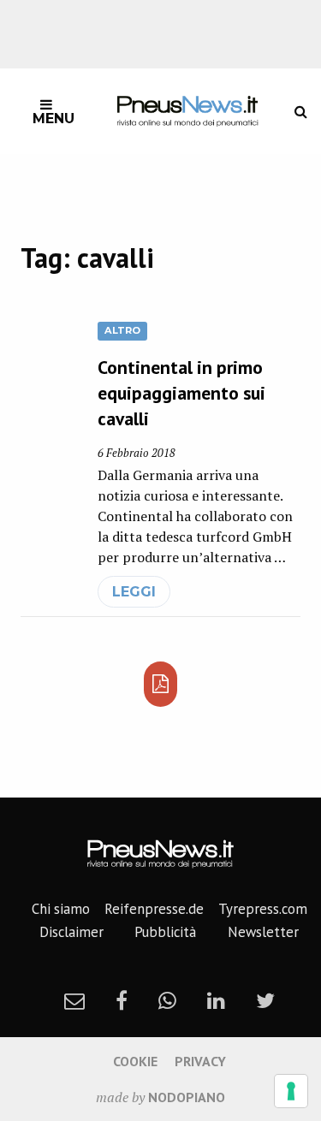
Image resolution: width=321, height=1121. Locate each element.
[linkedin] (216, 1000)
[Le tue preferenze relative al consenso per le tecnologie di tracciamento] (291, 1091)
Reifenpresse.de (154, 908)
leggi (134, 592)
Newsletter (263, 931)
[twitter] (265, 1000)
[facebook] (122, 1000)
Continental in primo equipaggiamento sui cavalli (181, 392)
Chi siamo (61, 908)
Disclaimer (71, 931)
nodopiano (186, 1097)
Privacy (200, 1061)
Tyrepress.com (262, 908)
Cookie (135, 1061)
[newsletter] (74, 1000)
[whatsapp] (167, 1000)
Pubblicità (165, 931)
